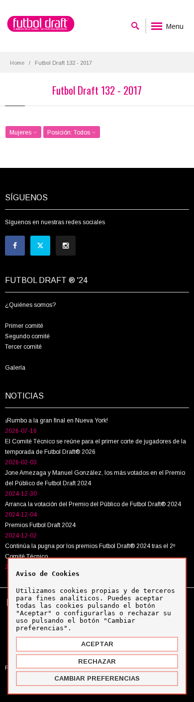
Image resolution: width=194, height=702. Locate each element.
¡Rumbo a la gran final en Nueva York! (56, 420)
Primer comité (24, 325)
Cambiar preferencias (97, 678)
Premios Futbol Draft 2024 (40, 525)
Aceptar (97, 644)
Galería (15, 367)
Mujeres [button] (21, 132)
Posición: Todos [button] (69, 132)
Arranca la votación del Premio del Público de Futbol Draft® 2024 (93, 504)
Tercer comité (23, 346)
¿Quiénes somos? (30, 304)
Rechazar (97, 661)
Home (17, 63)
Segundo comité (27, 336)
